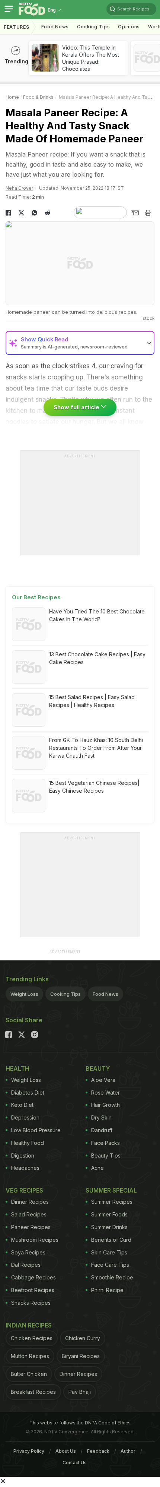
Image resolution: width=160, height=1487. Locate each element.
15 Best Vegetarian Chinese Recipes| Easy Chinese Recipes (94, 787)
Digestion (22, 1155)
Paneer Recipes (31, 1227)
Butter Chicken (29, 1374)
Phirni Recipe (107, 1290)
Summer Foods (109, 1214)
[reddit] (47, 212)
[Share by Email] (134, 212)
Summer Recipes (111, 1202)
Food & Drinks (38, 97)
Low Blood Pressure (36, 1130)
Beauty (98, 1068)
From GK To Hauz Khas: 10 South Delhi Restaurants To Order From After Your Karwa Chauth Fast (96, 748)
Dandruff (101, 1130)
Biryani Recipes (81, 1356)
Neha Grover (19, 188)
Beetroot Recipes (32, 1290)
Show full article (77, 407)
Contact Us (75, 1462)
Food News (55, 26)
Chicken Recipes (31, 1338)
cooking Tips (93, 26)
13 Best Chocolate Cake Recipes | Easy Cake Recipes (97, 658)
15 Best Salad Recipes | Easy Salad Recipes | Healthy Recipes (92, 701)
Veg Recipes (24, 1190)
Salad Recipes (29, 1214)
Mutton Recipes (30, 1356)
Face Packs (105, 1143)
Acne (97, 1168)
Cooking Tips (65, 994)
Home (12, 97)
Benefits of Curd (111, 1240)
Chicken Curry (82, 1338)
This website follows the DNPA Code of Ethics (80, 1423)
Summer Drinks (109, 1227)
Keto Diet (22, 1105)
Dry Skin (101, 1117)
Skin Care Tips (109, 1252)
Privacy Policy (28, 1451)
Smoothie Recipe (112, 1277)
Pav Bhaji (79, 1392)
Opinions (129, 26)
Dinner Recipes (30, 1202)
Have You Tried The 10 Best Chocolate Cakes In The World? (97, 615)
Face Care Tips (110, 1265)
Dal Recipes (26, 1265)
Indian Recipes (29, 1325)
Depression (25, 1117)
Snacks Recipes (31, 1303)
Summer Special (111, 1190)
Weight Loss (24, 994)
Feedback (98, 1451)
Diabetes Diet (27, 1092)
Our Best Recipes (36, 597)
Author (128, 1451)
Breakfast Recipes (33, 1392)
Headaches (25, 1168)
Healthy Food (27, 1143)
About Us (65, 1451)
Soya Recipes (28, 1252)
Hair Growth (105, 1105)
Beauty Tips (106, 1155)
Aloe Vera (103, 1080)
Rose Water (105, 1092)
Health (17, 1068)
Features (16, 27)
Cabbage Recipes (33, 1277)
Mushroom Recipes (34, 1240)
